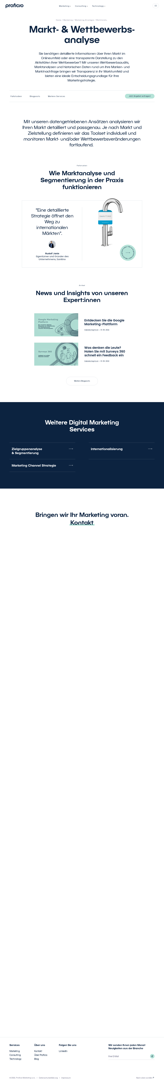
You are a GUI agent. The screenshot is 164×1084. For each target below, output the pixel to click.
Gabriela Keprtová (91, 330)
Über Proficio (40, 1055)
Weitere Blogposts (82, 381)
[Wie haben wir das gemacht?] (128, 253)
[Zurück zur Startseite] (14, 5)
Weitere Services (56, 96)
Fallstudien (16, 96)
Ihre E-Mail (113, 1056)
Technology (15, 1059)
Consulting (15, 1055)
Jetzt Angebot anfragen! (140, 96)
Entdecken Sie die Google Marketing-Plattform (104, 322)
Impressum (66, 1078)
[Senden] (152, 1056)
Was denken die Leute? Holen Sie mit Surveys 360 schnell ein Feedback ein (104, 351)
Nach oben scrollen (144, 1078)
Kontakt (82, 522)
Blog (36, 1059)
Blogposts (35, 96)
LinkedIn (63, 1051)
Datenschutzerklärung (48, 1078)
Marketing (14, 1051)
